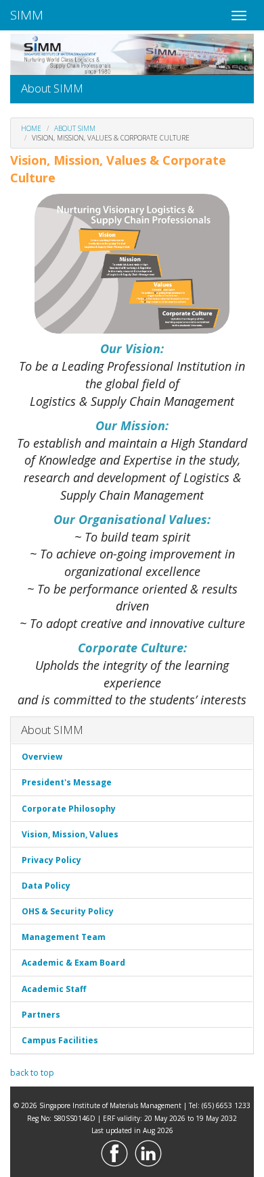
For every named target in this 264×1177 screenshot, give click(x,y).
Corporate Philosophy (69, 808)
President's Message (67, 782)
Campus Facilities (60, 1040)
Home (31, 128)
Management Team (64, 937)
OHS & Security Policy (68, 911)
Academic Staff (54, 989)
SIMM (26, 15)
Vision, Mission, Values (70, 834)
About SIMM (74, 128)
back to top (32, 1072)
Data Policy (46, 885)
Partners (41, 1014)
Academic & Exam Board (73, 962)
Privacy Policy (51, 860)
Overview (42, 756)
